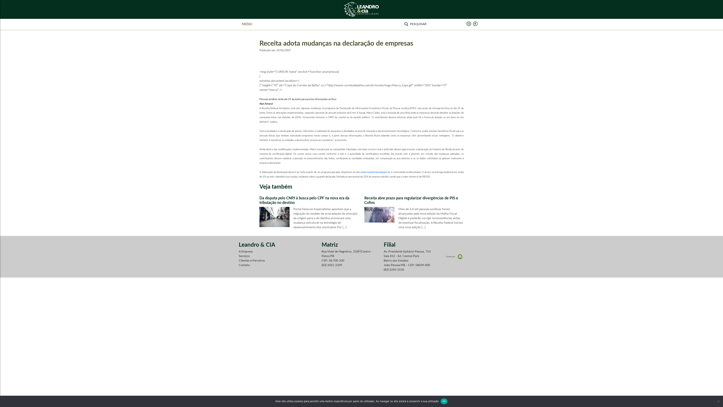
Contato (244, 265)
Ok (444, 401)
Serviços (244, 256)
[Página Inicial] (361, 9)
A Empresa (246, 251)
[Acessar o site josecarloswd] (454, 256)
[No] (718, 401)
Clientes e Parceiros (252, 260)
